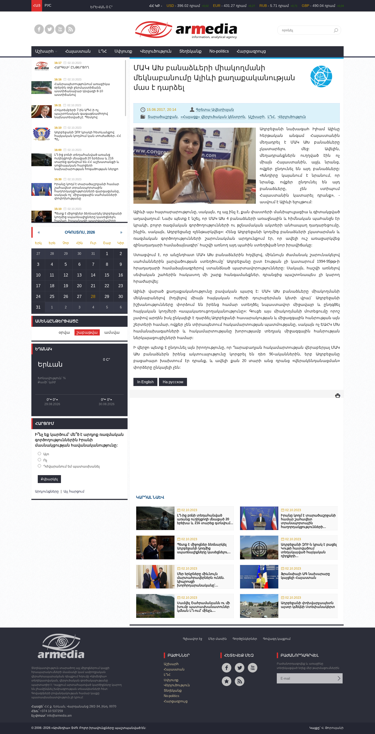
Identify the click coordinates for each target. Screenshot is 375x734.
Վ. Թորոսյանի (332, 728)
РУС (48, 5)
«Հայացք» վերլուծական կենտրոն (213, 117)
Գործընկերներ (245, 639)
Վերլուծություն (155, 51)
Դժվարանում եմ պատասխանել (71, 466)
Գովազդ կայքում (277, 639)
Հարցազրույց (251, 51)
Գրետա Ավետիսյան (215, 109)
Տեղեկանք (190, 51)
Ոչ (45, 460)
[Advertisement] (237, 439)
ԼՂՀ (102, 51)
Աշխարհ (44, 51)
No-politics (219, 51)
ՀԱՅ (36, 5)
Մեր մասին (217, 639)
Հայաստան (78, 51)
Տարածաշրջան (163, 117)
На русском (173, 382)
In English (145, 382)
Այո (46, 454)
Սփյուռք (123, 51)
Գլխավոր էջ (192, 639)
